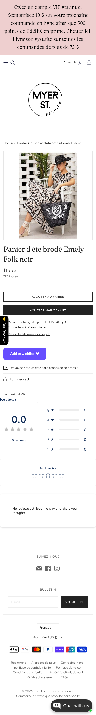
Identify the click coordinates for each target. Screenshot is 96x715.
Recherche (18, 663)
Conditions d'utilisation (28, 672)
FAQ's (65, 677)
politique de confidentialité (32, 667)
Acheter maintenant (48, 310)
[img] (19, 430)
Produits (23, 143)
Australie (45, 637)
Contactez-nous (72, 663)
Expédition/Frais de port (66, 672)
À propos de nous (43, 663)
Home (8, 143)
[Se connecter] (80, 62)
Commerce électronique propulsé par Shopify (48, 696)
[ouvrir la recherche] (12, 62)
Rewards (70, 62)
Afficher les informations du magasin (29, 334)
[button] (67, 410)
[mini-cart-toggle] (89, 62)
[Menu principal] (5, 62)
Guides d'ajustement (41, 677)
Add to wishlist (22, 354)
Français (45, 627)
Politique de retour (69, 667)
